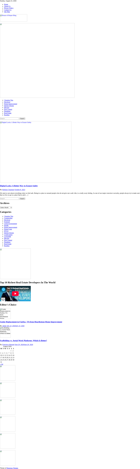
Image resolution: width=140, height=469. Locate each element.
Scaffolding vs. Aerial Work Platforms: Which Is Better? (23, 340)
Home (6, 4)
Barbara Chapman (8, 190)
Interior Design (9, 106)
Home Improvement (10, 104)
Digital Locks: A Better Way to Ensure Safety (19, 186)
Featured (7, 222)
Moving (6, 107)
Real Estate (7, 113)
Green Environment (10, 224)
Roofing (6, 115)
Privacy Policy (9, 8)
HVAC (6, 231)
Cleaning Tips (8, 100)
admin (4, 326)
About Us (7, 6)
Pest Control (8, 109)
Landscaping (8, 235)
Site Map (7, 12)
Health (6, 225)
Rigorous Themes (12, 468)
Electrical (7, 102)
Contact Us (7, 10)
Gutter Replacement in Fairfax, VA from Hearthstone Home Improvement (31, 322)
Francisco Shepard (8, 344)
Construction (8, 218)
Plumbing (7, 111)
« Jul (1, 364)
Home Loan (8, 229)
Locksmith (7, 236)
